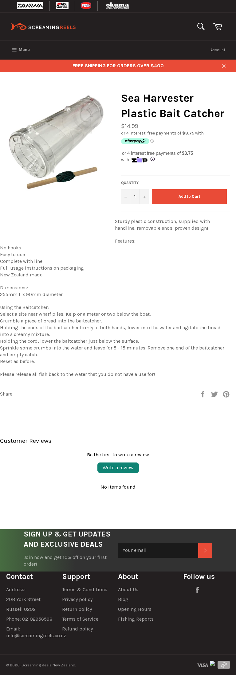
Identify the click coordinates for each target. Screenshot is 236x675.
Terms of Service (80, 619)
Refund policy (77, 629)
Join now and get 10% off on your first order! (65, 560)
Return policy (77, 609)
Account (217, 50)
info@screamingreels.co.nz (36, 635)
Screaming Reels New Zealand (48, 665)
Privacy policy (77, 599)
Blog (123, 599)
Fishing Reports (136, 619)
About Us (128, 589)
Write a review (118, 467)
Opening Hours (134, 609)
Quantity (130, 183)
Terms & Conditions (84, 589)
